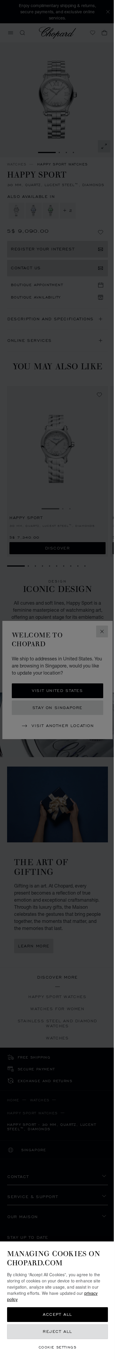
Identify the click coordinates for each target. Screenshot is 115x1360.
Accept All (57, 1314)
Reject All (57, 1331)
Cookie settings (57, 1347)
